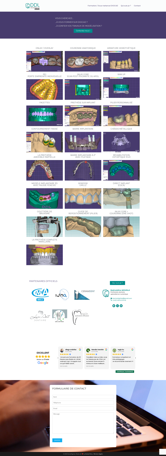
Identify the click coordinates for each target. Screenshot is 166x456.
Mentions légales (98, 454)
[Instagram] (117, 305)
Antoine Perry (88, 454)
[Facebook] (113, 305)
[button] (135, 357)
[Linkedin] (121, 305)
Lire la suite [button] (63, 366)
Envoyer (57, 440)
